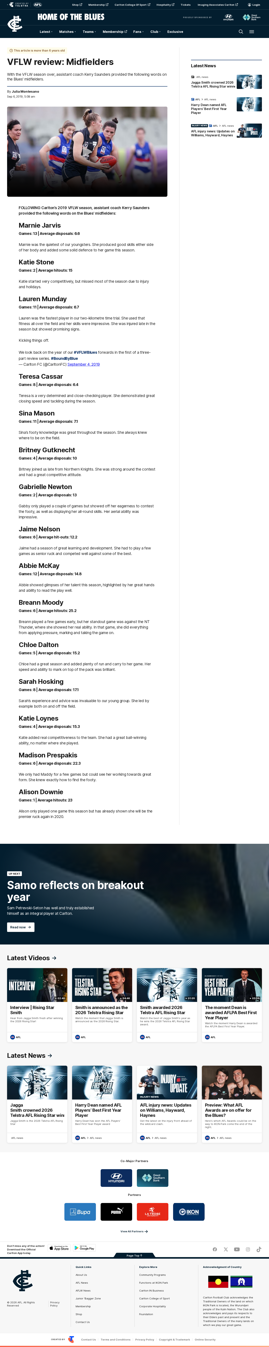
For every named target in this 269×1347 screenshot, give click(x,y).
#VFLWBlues (85, 352)
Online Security (205, 1339)
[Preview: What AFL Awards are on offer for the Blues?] (232, 1104)
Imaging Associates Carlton (216, 4)
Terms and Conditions (116, 1339)
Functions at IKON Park (153, 1282)
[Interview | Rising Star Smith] (37, 1005)
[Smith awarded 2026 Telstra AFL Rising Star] (167, 1005)
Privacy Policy (55, 1304)
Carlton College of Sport (131, 4)
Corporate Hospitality (152, 1306)
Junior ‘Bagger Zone (88, 1298)
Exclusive (175, 32)
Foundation (146, 1314)
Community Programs (152, 1274)
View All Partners (132, 1231)
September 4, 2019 (84, 364)
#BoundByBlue (64, 358)
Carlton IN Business (151, 1290)
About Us (81, 1274)
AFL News (82, 1282)
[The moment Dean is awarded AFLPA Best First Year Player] (232, 1005)
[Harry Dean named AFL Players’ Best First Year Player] (226, 107)
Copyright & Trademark (174, 1339)
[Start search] (241, 31)
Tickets (186, 4)
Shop (75, 4)
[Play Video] (87, 151)
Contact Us (83, 1322)
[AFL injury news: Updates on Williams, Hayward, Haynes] (226, 131)
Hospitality (164, 4)
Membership (96, 4)
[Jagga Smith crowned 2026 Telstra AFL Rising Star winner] (226, 82)
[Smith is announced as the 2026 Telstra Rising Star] (102, 1005)
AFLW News (83, 1290)
